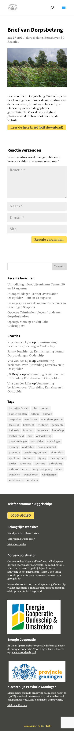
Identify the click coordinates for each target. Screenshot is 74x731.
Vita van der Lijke (19, 342)
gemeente (57, 424)
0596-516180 (20, 515)
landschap (58, 430)
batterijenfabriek (19, 408)
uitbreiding (55, 463)
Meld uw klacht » (17, 705)
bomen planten (18, 413)
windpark (32, 480)
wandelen (14, 474)
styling (42, 458)
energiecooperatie (52, 419)
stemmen (28, 458)
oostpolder (37, 441)
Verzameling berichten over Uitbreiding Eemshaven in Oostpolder (36, 365)
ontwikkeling (43, 436)
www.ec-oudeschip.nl (24, 652)
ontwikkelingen (18, 441)
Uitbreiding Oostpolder (21, 538)
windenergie (49, 474)
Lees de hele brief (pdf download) (36, 127)
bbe (35, 408)
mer (30, 436)
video (59, 469)
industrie (14, 430)
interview (42, 430)
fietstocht (28, 424)
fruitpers (43, 424)
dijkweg (47, 413)
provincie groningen (35, 452)
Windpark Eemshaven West (23, 533)
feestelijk (14, 424)
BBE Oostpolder (16, 544)
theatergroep (57, 458)
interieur (28, 430)
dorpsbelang (34, 37)
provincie (14, 452)
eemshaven (31, 419)
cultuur (35, 413)
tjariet (12, 463)
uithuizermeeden (19, 469)
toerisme (40, 463)
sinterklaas (57, 452)
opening (13, 447)
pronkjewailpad (47, 447)
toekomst (25, 463)
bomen (45, 408)
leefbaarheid (16, 436)
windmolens (16, 480)
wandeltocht (31, 474)
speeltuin (14, 458)
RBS (48, 726)
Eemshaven (52, 37)
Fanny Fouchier (18, 351)
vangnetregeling (42, 469)
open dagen (54, 441)
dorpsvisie (15, 419)
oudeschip (28, 447)
